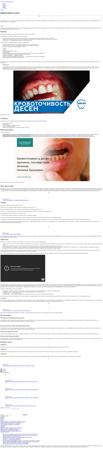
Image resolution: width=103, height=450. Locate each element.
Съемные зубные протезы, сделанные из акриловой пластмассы (16, 200)
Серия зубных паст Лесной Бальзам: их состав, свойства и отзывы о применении (21, 397)
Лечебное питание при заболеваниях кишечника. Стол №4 (12, 422)
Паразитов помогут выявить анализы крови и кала (10, 428)
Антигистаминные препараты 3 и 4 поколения (9, 424)
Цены (4, 3)
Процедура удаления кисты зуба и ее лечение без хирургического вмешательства (21, 389)
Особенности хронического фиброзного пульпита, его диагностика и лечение (19, 365)
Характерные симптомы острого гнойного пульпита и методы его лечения (20, 405)
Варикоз (2, 418)
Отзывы (4, 5)
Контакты (5, 7)
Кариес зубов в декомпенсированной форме (12, 234)
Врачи (4, 6)
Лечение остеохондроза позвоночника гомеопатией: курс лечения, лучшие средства (20, 435)
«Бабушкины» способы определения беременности (10, 430)
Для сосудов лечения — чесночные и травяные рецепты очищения (16, 310)
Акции (4, 4)
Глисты (1, 420)
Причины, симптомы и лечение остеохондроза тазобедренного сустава (17, 437)
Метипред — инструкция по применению (11, 439)
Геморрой (2, 426)
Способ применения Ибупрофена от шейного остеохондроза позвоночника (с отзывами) (21, 441)
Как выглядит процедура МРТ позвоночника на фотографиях (15, 443)
